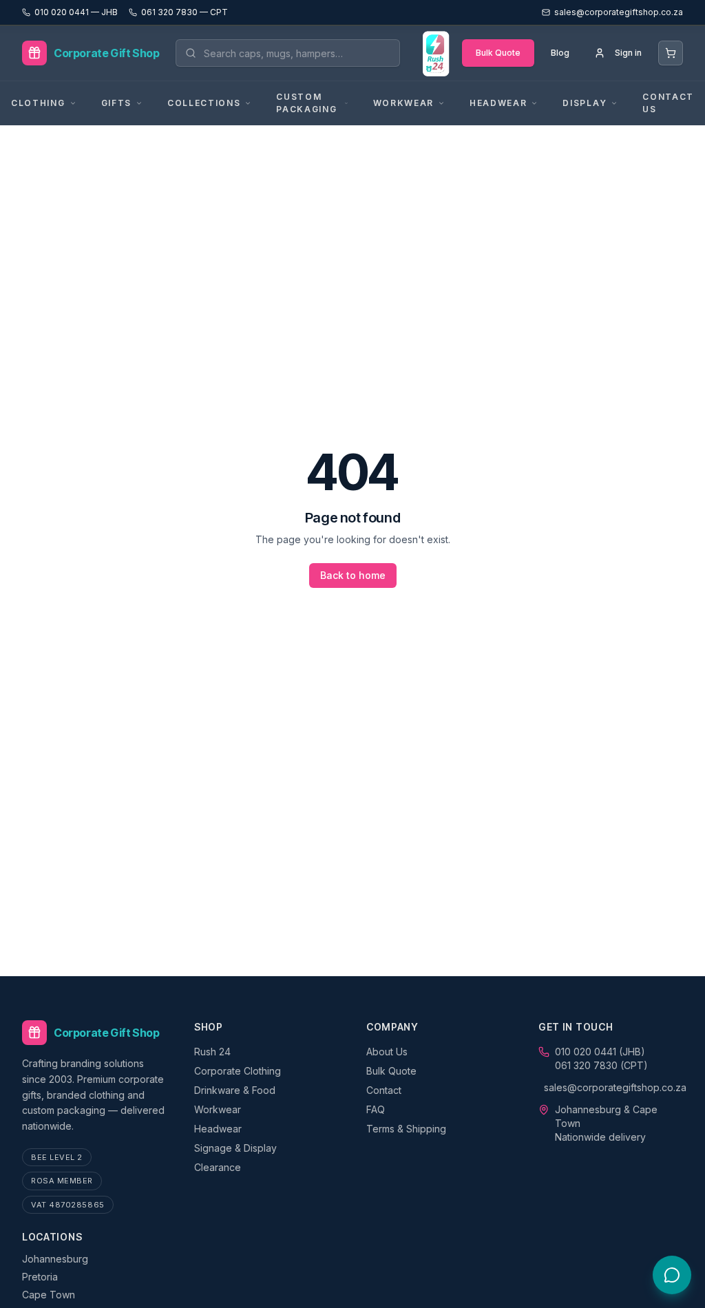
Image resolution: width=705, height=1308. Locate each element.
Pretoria (40, 1277)
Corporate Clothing (237, 1071)
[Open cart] (670, 53)
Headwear (218, 1129)
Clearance (217, 1167)
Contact (383, 1090)
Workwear (217, 1109)
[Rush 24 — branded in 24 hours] (435, 53)
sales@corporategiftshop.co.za (615, 1087)
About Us (387, 1051)
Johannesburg (55, 1259)
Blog (560, 53)
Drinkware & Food (234, 1090)
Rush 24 (212, 1051)
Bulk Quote (498, 53)
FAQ (375, 1109)
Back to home (353, 575)
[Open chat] (672, 1275)
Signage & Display (235, 1148)
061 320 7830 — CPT (184, 12)
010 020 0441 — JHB (76, 12)
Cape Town (48, 1294)
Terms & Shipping (406, 1129)
